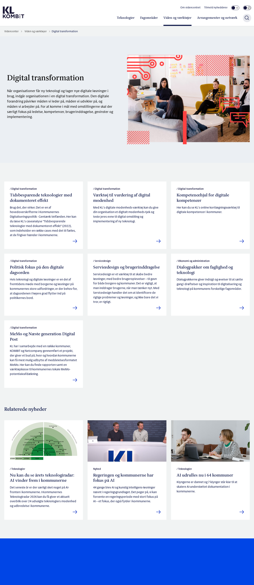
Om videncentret (190, 7)
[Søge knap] (247, 18)
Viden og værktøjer (177, 18)
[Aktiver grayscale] (247, 8)
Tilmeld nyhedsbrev (215, 7)
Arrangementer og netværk (217, 18)
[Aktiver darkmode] (235, 8)
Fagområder (149, 18)
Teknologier (126, 18)
